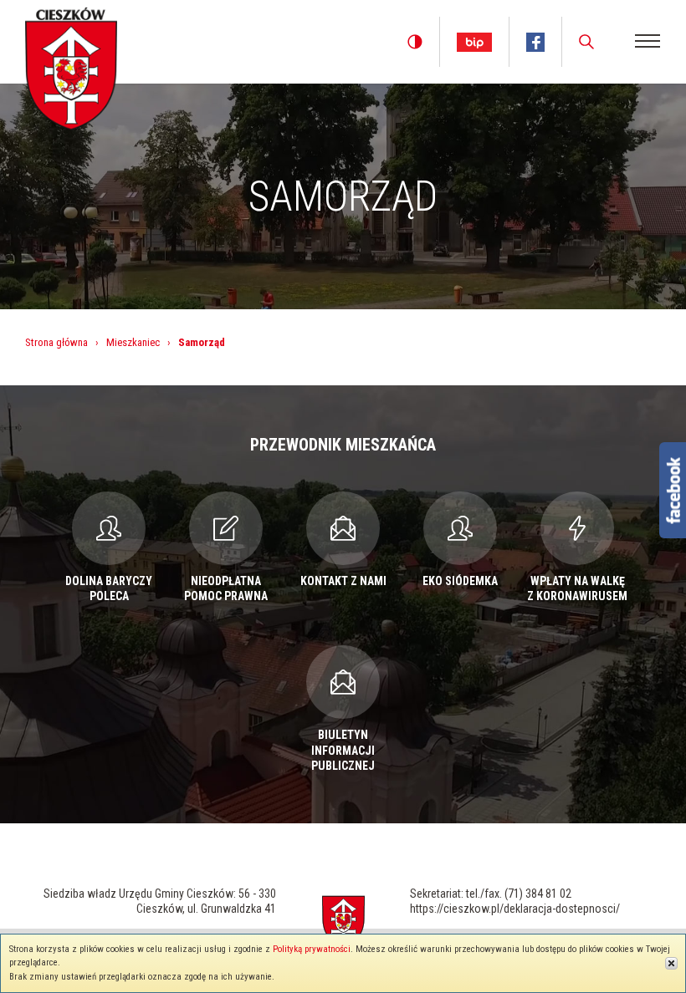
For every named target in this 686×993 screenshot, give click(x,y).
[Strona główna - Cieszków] (71, 65)
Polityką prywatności (312, 949)
